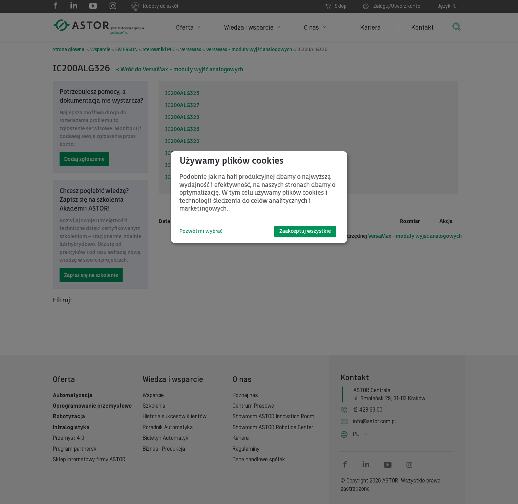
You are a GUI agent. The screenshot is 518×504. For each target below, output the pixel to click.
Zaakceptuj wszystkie (305, 231)
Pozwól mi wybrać (200, 231)
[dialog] (259, 197)
